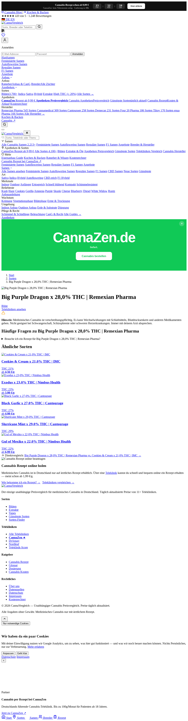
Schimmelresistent (87, 184)
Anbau (5, 77)
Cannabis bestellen (94, 256)
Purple (49, 191)
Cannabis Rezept (18, 561)
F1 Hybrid (63, 177)
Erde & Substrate (47, 207)
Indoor (5, 184)
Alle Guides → (72, 214)
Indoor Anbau (9, 207)
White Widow (99, 191)
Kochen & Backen (37, 12)
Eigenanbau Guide (12, 157)
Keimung (6, 201)
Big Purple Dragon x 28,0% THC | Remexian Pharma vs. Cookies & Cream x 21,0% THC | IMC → (82, 455)
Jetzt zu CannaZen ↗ (13, 713)
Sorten (12, 278)
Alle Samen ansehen (13, 171)
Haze (11, 191)
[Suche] (4, 124)
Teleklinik (111, 472)
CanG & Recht (54, 214)
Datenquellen (16, 589)
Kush (4, 191)
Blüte (4, 306)
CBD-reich (50, 177)
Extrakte (14, 509)
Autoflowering (34, 177)
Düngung (63, 207)
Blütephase (40, 201)
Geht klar (22, 653)
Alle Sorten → (85, 93)
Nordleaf (14, 544)
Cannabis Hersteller (174, 151)
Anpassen (8, 653)
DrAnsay (14, 540)
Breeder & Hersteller (142, 144)
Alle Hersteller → (34, 113)
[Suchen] (39, 26)
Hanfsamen (8, 57)
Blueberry (76, 191)
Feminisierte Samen (12, 60)
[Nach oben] (4, 619)
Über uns (14, 586)
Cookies (20, 191)
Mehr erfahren (36, 646)
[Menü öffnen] (2, 129)
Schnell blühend (55, 184)
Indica (13, 177)
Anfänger (25, 184)
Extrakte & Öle (75, 151)
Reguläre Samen (11, 67)
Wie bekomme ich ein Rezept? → (20, 482)
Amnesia (39, 191)
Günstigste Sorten (125, 151)
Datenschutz (16, 592)
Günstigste (145, 171)
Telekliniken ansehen (13, 309)
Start (11, 275)
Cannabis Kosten (19, 571)
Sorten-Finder (17, 519)
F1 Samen (7, 70)
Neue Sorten (131, 171)
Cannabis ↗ (8, 120)
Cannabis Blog (13, 12)
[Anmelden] (4, 40)
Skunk (57, 191)
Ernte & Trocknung (58, 201)
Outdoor (15, 184)
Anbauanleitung (10, 194)
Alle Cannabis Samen (18, 144)
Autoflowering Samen (14, 64)
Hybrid (21, 177)
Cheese (66, 191)
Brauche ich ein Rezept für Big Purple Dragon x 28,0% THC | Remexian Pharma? (52, 338)
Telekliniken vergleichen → (58, 482)
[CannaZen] (94, 31)
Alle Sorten (46, 151)
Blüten (61, 151)
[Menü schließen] (27, 133)
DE (6, 19)
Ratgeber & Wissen (57, 157)
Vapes (12, 513)
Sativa (5, 177)
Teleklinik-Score (18, 547)
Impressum (15, 596)
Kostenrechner (77, 157)
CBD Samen (115, 171)
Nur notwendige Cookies (16, 623)
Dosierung (15, 568)
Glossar (13, 565)
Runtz (111, 191)
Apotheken (8, 87)
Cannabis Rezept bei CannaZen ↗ (21, 161)
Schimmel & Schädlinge (15, 214)
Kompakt (70, 184)
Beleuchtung (37, 214)
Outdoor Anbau (27, 207)
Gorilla (30, 191)
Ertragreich (38, 184)
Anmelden (77, 54)
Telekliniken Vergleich (149, 151)
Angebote (7, 74)
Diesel (87, 191)
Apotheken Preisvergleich (99, 151)
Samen (5, 167)
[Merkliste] (3, 35)
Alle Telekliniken (19, 534)
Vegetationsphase (23, 201)
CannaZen (17, 151)
